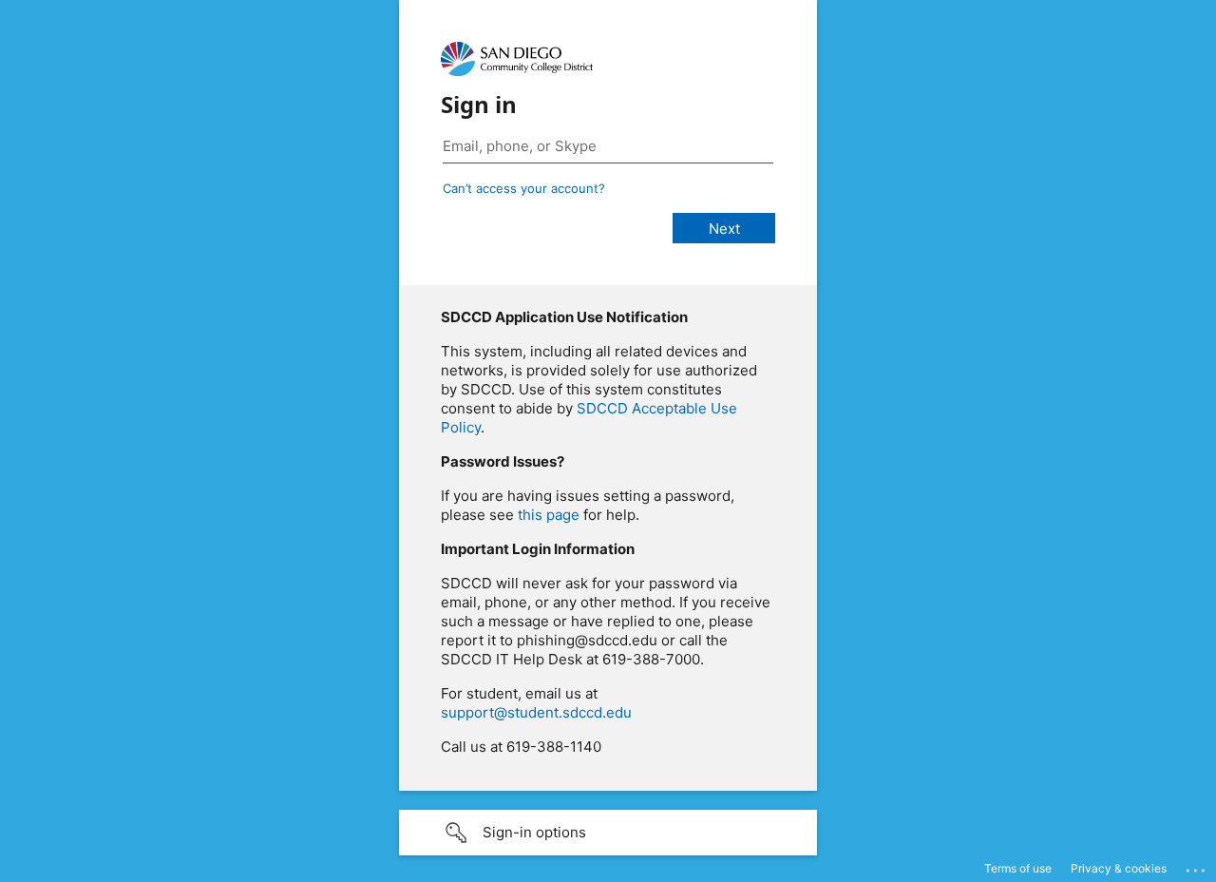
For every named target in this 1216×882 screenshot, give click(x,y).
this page (549, 515)
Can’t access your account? (524, 188)
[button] (608, 832)
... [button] (1197, 865)
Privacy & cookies (1119, 868)
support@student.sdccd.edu (536, 712)
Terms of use (1018, 868)
